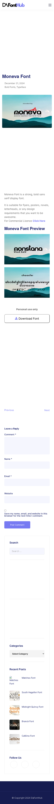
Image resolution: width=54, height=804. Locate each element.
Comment (10, 434)
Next (47, 410)
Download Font (28, 318)
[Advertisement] (27, 44)
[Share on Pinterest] (16, 391)
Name (8, 459)
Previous (9, 410)
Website (8, 493)
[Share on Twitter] (11, 391)
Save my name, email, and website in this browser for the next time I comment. (25, 515)
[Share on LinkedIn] (20, 391)
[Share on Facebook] (6, 391)
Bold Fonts (10, 87)
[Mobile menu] (50, 5)
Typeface (21, 87)
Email (8, 476)
